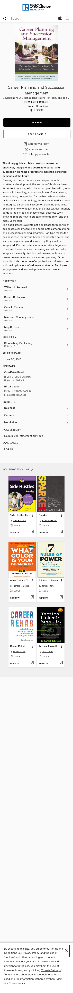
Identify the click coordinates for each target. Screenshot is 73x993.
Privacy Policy (31, 953)
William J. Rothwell (38, 102)
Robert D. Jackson (38, 106)
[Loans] (60, 19)
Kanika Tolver (19, 651)
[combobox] (29, 19)
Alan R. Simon (19, 520)
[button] (36, 122)
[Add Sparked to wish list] (61, 532)
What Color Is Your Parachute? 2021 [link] (20, 580)
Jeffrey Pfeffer (48, 586)
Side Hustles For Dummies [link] (20, 515)
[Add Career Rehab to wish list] (32, 662)
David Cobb (47, 651)
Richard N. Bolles (21, 586)
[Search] (5, 18)
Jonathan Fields (49, 520)
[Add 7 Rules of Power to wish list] (61, 597)
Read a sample (37, 134)
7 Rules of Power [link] (48, 580)
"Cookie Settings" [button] (51, 970)
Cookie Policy (17, 983)
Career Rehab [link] (17, 646)
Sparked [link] (43, 515)
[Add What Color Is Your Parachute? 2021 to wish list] (32, 597)
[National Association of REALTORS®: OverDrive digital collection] (36, 7)
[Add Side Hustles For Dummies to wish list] (32, 532)
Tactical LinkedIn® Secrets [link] (49, 646)
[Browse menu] (67, 18)
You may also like (16, 469)
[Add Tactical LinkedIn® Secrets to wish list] (61, 662)
